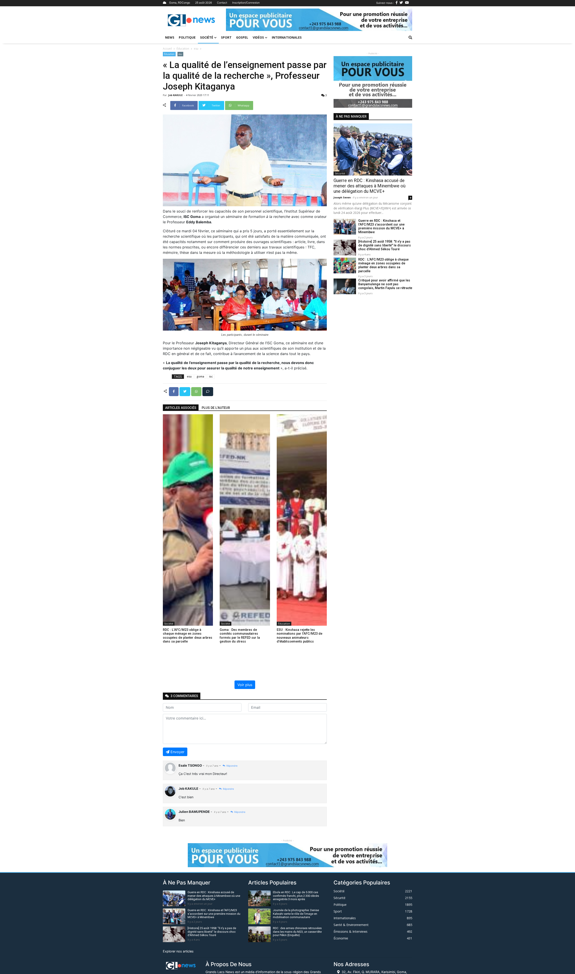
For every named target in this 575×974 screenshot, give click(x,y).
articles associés (180, 408)
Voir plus (244, 684)
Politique (187, 37)
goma (200, 376)
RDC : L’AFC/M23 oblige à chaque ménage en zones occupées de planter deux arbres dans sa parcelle (383, 265)
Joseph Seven (343, 197)
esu (196, 48)
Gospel (242, 37)
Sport (226, 37)
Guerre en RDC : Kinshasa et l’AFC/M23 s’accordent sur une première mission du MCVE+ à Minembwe (381, 226)
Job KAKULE (175, 95)
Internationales (287, 37)
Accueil (167, 48)
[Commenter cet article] (207, 391)
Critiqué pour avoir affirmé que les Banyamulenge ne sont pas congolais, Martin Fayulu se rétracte (385, 284)
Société (206, 37)
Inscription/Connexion (246, 2)
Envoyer (177, 752)
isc (211, 376)
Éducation (183, 48)
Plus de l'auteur (216, 408)
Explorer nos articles (178, 951)
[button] (240, 20)
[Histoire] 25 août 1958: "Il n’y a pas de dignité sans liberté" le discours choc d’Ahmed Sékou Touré (384, 245)
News (169, 37)
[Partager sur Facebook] (174, 391)
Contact (222, 2)
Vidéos (258, 37)
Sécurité (340, 173)
